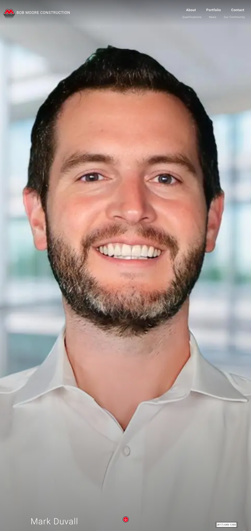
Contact (237, 10)
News (212, 17)
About (191, 10)
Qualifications (191, 17)
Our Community (234, 17)
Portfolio (213, 10)
